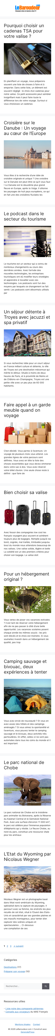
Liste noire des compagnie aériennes (24, 1008)
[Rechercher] (45, 986)
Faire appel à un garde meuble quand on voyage (27, 410)
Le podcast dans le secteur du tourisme (25, 216)
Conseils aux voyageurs (18, 1012)
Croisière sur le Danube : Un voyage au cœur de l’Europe (25, 128)
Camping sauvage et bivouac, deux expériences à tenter (25, 667)
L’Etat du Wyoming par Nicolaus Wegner (27, 856)
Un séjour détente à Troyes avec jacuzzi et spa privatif (27, 317)
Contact (36, 1024)
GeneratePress (27, 1032)
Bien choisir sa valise (25, 492)
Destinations (10, 967)
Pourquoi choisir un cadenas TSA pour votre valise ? (24, 31)
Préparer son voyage (14, 971)
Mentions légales (22, 1024)
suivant (18, 946)
